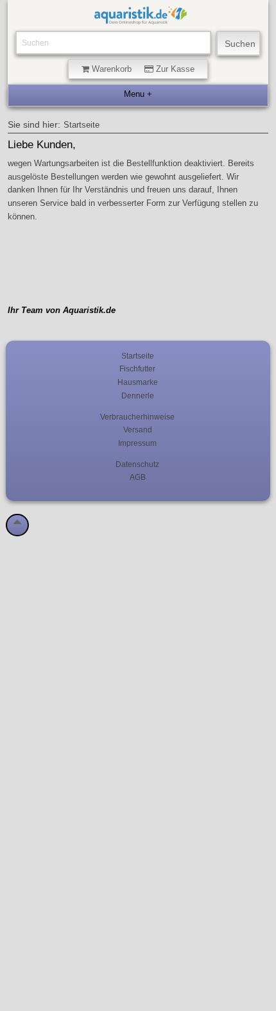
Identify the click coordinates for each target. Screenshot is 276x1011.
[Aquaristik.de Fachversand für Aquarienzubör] (140, 18)
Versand (137, 429)
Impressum (137, 443)
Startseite (81, 125)
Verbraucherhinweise (137, 416)
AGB (138, 477)
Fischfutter (137, 368)
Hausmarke (137, 382)
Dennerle (137, 395)
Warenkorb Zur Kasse (141, 69)
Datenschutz (137, 464)
